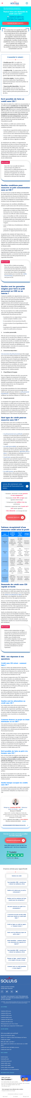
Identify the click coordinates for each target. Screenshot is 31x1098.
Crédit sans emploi (5, 1039)
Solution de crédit (16, 876)
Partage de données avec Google (8, 1090)
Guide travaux (4, 1057)
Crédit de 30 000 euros (7, 1019)
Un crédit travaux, (8, 471)
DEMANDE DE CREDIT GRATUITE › (15, 23)
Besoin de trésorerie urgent (8, 1035)
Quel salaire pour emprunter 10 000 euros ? (12, 1026)
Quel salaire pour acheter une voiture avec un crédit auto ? (14, 1044)
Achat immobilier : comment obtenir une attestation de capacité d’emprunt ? (16, 942)
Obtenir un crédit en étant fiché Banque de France (14, 1037)
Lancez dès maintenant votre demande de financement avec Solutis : (13, 486)
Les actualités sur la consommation (10, 1069)
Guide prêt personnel (6, 1061)
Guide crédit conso (5, 1063)
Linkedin (21, 809)
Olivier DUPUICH (24, 819)
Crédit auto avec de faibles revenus (10, 1047)
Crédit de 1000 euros (6, 1015)
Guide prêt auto (5, 1059)
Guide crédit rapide (6, 1065)
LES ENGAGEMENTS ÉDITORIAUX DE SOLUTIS (15, 825)
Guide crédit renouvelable (7, 1067)
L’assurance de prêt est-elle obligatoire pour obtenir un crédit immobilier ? (16, 916)
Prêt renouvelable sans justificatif (9, 1033)
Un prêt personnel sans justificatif (12, 434)
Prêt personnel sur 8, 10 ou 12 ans (9, 1024)
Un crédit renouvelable (9, 446)
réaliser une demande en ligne (13, 594)
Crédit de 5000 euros (6, 1017)
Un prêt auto (7, 457)
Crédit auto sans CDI (6, 1049)
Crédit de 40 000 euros (7, 1021)
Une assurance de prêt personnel (10, 354)
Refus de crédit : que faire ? (8, 1041)
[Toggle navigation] (2, 3)
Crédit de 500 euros (6, 1013)
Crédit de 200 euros (6, 1011)
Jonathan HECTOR (15, 807)
